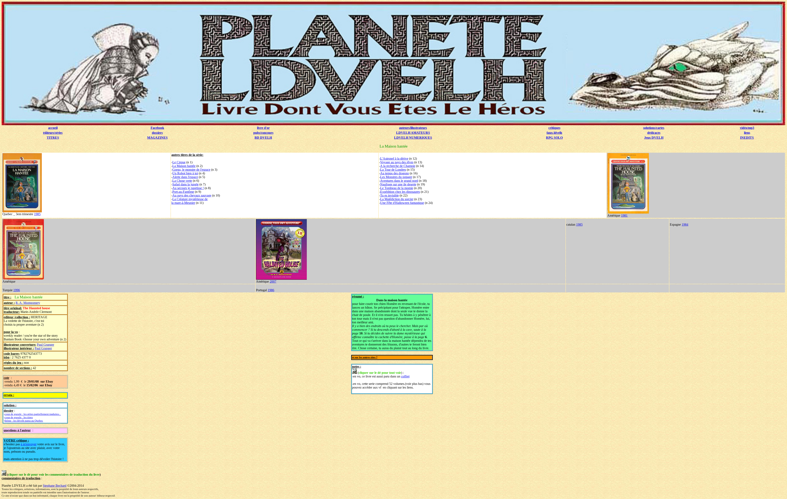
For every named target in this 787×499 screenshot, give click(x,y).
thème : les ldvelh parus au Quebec (24, 420)
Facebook (157, 128)
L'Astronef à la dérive (394, 158)
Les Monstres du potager (396, 177)
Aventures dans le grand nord (399, 180)
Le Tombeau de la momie (396, 188)
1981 (624, 215)
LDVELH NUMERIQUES (413, 137)
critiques (554, 128)
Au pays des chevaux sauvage (191, 195)
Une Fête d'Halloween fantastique (402, 203)
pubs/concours (263, 132)
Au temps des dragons (394, 173)
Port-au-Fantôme (183, 191)
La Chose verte (182, 180)
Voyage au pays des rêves (396, 162)
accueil (53, 128)
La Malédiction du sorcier (396, 199)
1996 (16, 290)
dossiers (157, 132)
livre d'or (263, 128)
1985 (37, 214)
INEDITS (747, 137)
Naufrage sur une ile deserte (398, 184)
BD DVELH (263, 137)
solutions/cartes (653, 128)
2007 (273, 281)
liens (747, 132)
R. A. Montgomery (28, 303)
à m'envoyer (28, 444)
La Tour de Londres (393, 169)
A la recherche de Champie (397, 166)
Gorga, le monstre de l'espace (191, 169)
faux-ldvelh (554, 132)
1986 (271, 290)
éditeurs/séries (53, 132)
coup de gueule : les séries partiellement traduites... (33, 414)
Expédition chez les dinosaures (400, 191)
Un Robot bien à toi (185, 173)
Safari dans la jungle (185, 184)
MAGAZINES (157, 137)
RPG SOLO (554, 137)
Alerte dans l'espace (185, 177)
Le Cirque (178, 162)
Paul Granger (45, 344)
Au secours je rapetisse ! (188, 188)
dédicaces (653, 132)
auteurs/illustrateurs (413, 128)
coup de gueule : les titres (19, 417)
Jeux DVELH (653, 137)
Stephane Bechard (54, 485)
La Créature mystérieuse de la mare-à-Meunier (189, 201)
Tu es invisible (389, 195)
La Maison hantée (184, 166)
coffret (405, 376)
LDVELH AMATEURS (413, 132)
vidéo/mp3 (747, 128)
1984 (685, 224)
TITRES (53, 137)
